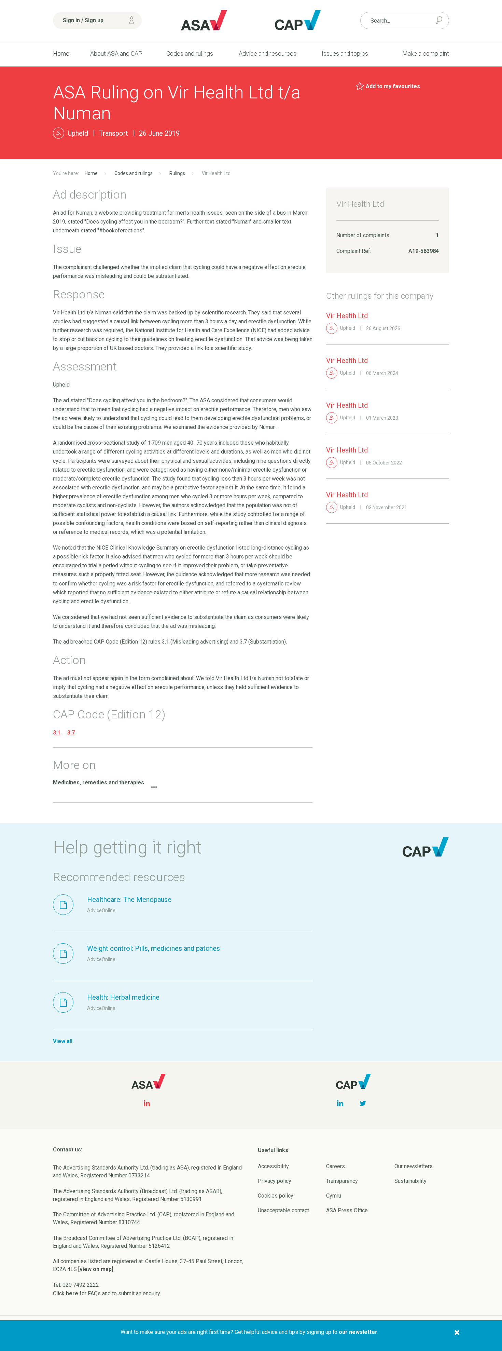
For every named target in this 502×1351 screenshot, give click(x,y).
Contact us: (67, 1149)
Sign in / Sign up (83, 20)
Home (61, 53)
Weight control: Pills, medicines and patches (153, 948)
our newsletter (358, 1332)
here (72, 1293)
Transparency (342, 1181)
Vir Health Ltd (347, 316)
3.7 (71, 732)
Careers (335, 1166)
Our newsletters (413, 1166)
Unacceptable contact (283, 1210)
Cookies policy (275, 1195)
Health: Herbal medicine (123, 997)
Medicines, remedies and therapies (98, 782)
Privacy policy (274, 1181)
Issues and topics (345, 53)
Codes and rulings (189, 53)
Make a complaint (425, 53)
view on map (96, 1269)
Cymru (333, 1195)
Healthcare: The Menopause (129, 899)
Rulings (177, 173)
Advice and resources (267, 53)
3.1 (56, 732)
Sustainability (410, 1181)
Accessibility (273, 1166)
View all (62, 1041)
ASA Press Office (347, 1210)
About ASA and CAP (116, 53)
